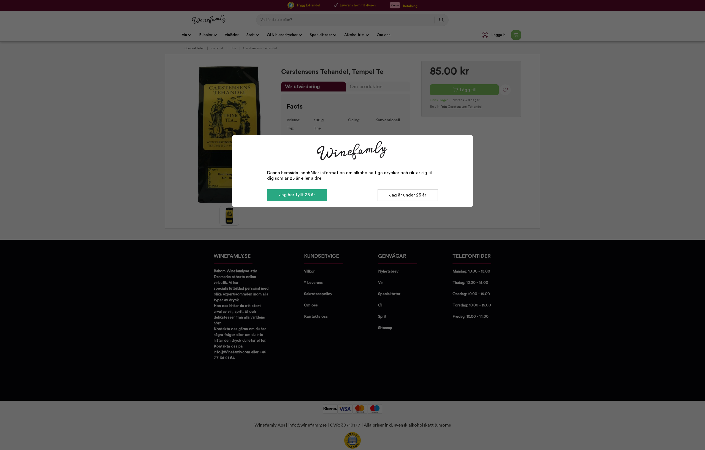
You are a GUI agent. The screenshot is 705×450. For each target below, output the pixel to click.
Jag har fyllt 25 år (297, 195)
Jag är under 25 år (407, 195)
